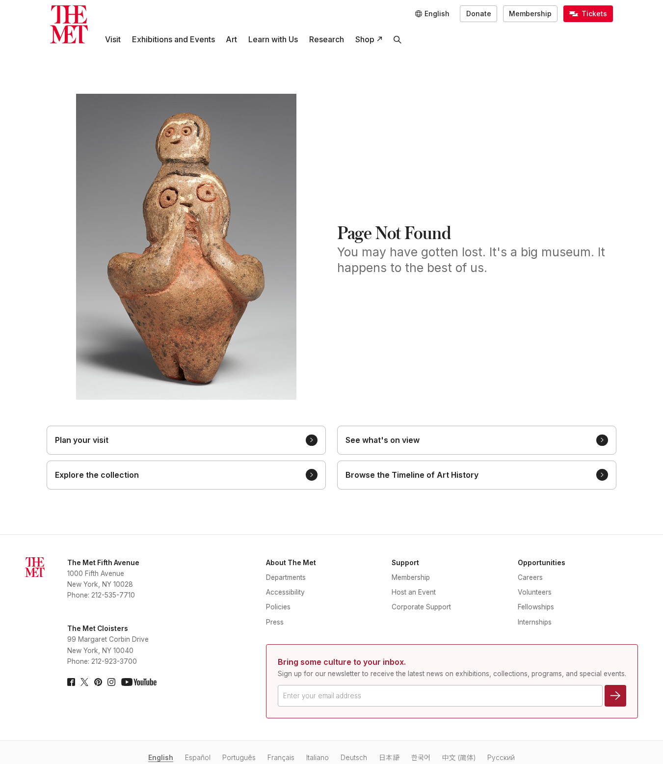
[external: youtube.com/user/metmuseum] (139, 682)
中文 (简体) (459, 758)
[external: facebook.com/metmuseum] (71, 682)
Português (239, 758)
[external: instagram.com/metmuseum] (111, 682)
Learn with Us (273, 39)
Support (405, 563)
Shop (364, 39)
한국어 (420, 758)
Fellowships (536, 607)
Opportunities (541, 563)
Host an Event (414, 592)
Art (231, 39)
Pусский (501, 758)
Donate (478, 14)
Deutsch (354, 758)
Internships (535, 622)
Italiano (317, 758)
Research (326, 39)
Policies (278, 607)
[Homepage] (69, 24)
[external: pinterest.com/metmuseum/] (98, 682)
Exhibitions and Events (173, 39)
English (160, 758)
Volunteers (535, 592)
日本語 (389, 758)
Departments (286, 577)
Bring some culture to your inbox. (342, 662)
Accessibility (285, 592)
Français (280, 758)
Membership (530, 14)
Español (198, 758)
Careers (530, 577)
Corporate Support (421, 607)
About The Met (291, 563)
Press (275, 622)
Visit (113, 39)
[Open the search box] (397, 39)
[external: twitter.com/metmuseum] (84, 682)
